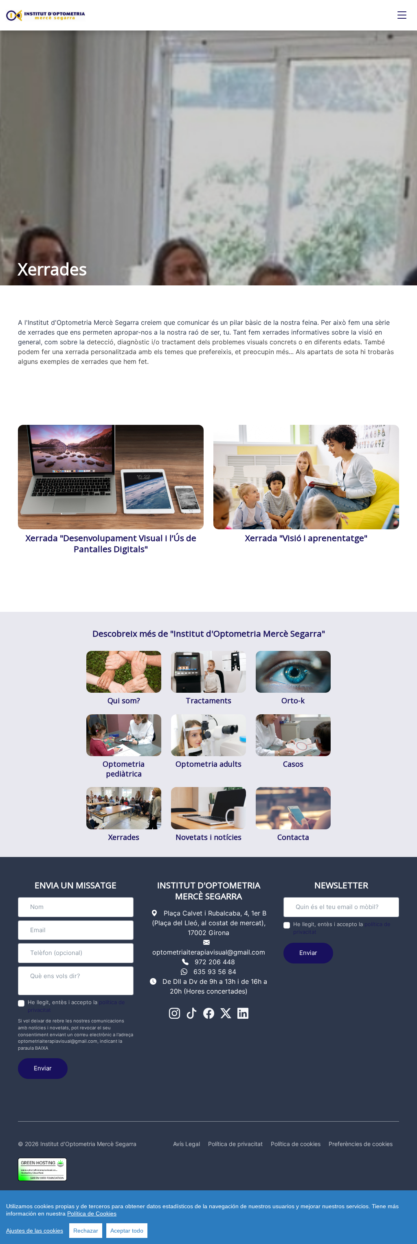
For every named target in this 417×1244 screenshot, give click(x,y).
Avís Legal (186, 1143)
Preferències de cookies (361, 1143)
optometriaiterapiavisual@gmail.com (208, 952)
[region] (208, 1217)
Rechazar (85, 1230)
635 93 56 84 (214, 972)
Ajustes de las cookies (34, 1230)
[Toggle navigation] (402, 15)
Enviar (43, 1068)
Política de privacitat (235, 1143)
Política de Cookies (91, 1213)
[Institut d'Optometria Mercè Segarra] (45, 15)
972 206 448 (215, 962)
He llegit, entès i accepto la (76, 1006)
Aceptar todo (126, 1230)
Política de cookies (295, 1143)
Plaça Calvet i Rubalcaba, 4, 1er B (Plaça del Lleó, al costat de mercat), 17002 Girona (209, 923)
